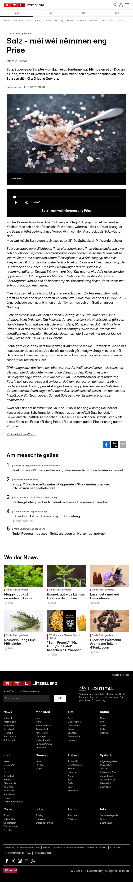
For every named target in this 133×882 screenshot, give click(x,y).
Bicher (103, 729)
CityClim (7, 830)
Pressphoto (73, 791)
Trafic (38, 722)
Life (29, 21)
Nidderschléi (9, 819)
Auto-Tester (42, 733)
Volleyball (8, 787)
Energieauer (106, 823)
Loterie (103, 819)
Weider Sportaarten (13, 802)
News (7, 21)
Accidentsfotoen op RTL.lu (18, 853)
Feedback (9, 848)
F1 (4, 769)
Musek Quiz (106, 765)
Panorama (8, 726)
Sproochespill (107, 776)
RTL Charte (115, 848)
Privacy (47, 848)
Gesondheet (74, 726)
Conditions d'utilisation (28, 848)
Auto (70, 776)
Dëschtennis (9, 783)
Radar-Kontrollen (44, 740)
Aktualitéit (73, 761)
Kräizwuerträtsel (108, 772)
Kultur (38, 21)
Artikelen (72, 819)
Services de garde (109, 815)
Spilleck (82, 21)
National (7, 718)
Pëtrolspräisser (43, 726)
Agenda (104, 733)
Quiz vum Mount (108, 780)
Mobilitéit (18, 21)
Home (17, 13)
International (9, 722)
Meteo (93, 21)
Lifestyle (72, 772)
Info (121, 21)
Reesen (71, 729)
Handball (7, 780)
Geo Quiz (104, 769)
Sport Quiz (105, 787)
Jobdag (39, 815)
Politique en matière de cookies (69, 848)
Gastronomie (74, 722)
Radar (6, 815)
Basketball (8, 776)
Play (50, 13)
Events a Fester (75, 765)
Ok (60, 698)
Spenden (72, 733)
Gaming (59, 21)
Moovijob (40, 819)
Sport (48, 21)
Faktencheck (9, 737)
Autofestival (42, 729)
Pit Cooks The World (21, 434)
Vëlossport (8, 791)
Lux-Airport (41, 737)
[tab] (7, 21)
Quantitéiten (9, 823)
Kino (102, 722)
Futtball (7, 772)
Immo (112, 21)
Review (39, 765)
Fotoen (70, 21)
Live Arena (8, 765)
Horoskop (72, 740)
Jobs (103, 21)
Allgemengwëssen (109, 761)
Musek (103, 726)
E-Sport (7, 798)
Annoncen (41, 748)
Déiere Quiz (106, 783)
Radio (116, 13)
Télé (83, 13)
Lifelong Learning (44, 823)
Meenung (8, 733)
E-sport (39, 769)
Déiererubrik (74, 737)
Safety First (9, 740)
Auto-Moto (9, 794)
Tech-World (9, 729)
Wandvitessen (10, 826)
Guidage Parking (44, 744)
